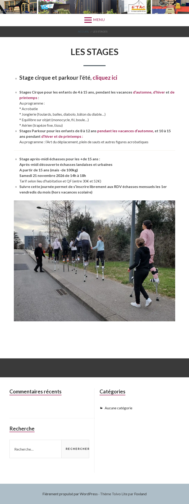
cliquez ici (105, 77)
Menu (99, 19)
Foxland (140, 494)
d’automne (142, 92)
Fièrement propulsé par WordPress (70, 494)
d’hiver (159, 92)
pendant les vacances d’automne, (126, 131)
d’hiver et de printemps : (62, 136)
